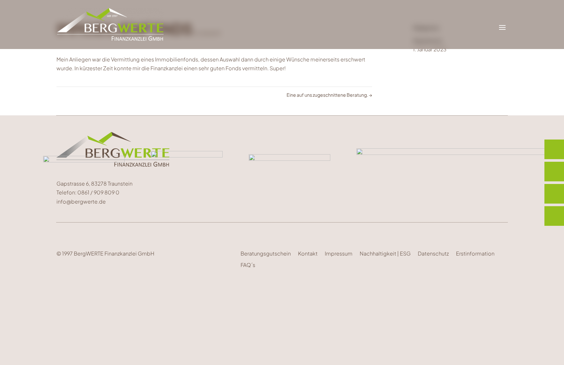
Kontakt (308, 253)
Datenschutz (433, 253)
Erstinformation (475, 253)
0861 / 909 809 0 (98, 192)
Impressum (338, 253)
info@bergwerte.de (81, 201)
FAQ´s (248, 264)
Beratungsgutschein (266, 253)
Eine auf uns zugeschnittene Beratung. (329, 95)
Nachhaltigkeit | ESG (385, 253)
